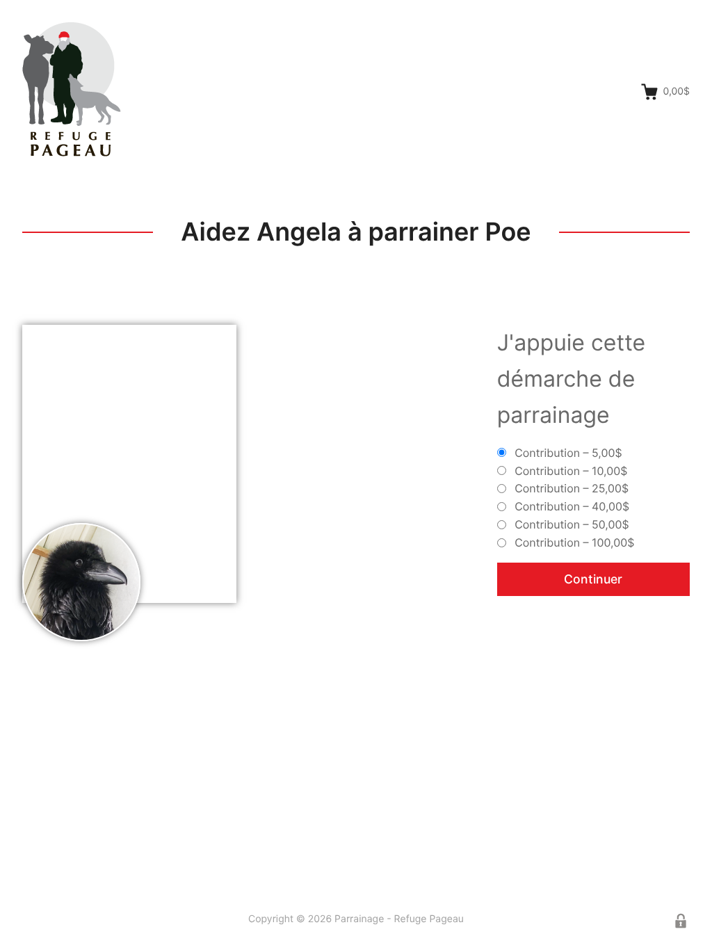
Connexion (680, 920)
